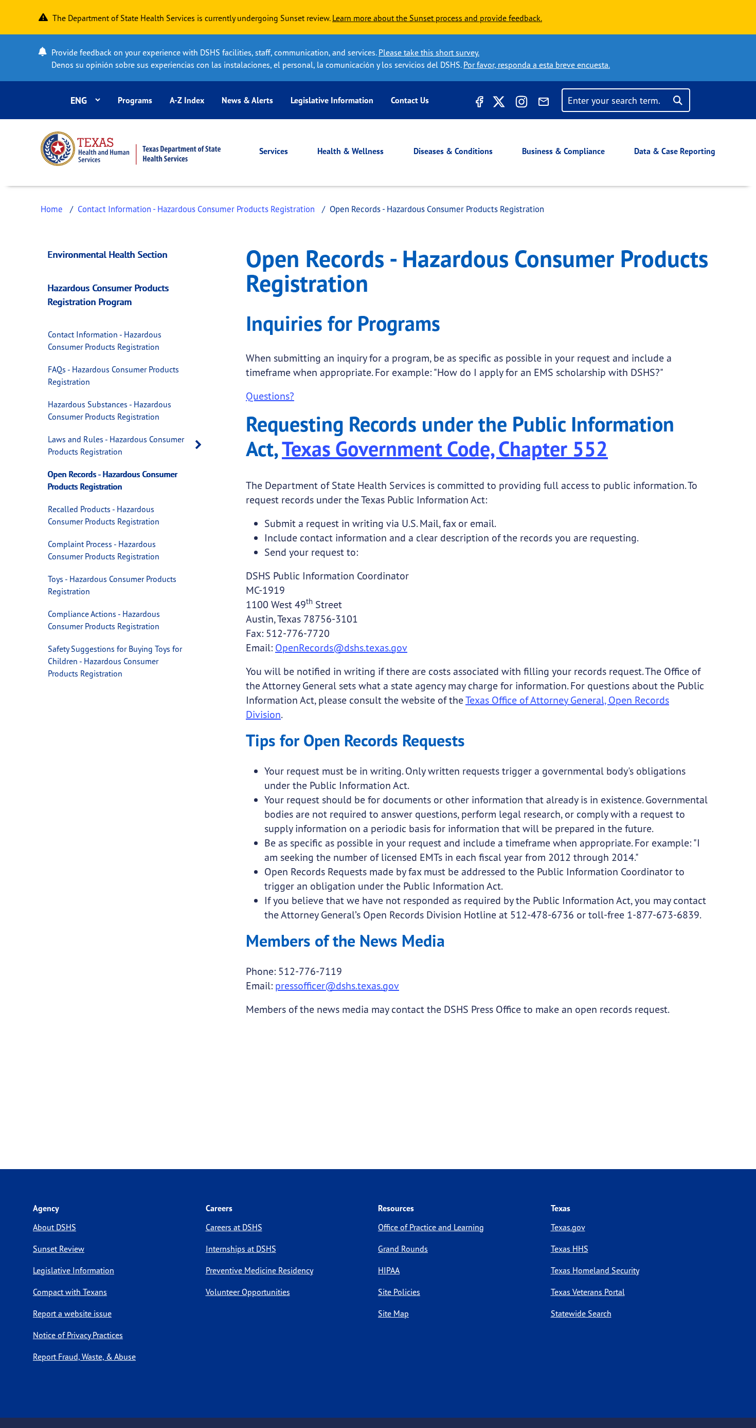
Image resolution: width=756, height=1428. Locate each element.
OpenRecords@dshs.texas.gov (341, 647)
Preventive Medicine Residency (259, 1270)
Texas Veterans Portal (588, 1292)
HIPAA (389, 1270)
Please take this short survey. (429, 52)
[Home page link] (131, 148)
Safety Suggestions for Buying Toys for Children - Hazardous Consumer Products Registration (115, 661)
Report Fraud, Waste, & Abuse (84, 1356)
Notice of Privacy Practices (78, 1335)
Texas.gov (568, 1227)
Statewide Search (581, 1313)
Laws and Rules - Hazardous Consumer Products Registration (116, 445)
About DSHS (54, 1227)
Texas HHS (569, 1249)
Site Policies (399, 1292)
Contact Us (410, 100)
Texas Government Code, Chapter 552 (445, 448)
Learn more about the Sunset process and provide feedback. (437, 18)
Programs (135, 100)
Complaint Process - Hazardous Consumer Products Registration (103, 550)
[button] (201, 445)
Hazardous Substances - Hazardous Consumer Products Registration (109, 410)
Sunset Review (58, 1249)
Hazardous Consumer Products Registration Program (108, 294)
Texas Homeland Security (595, 1270)
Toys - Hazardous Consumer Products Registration (112, 585)
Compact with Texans (70, 1292)
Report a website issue (72, 1313)
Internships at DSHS (241, 1249)
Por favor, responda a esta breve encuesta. (536, 65)
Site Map (393, 1313)
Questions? (270, 395)
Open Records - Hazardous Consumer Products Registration (112, 480)
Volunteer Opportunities (248, 1292)
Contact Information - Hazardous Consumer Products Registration (196, 208)
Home (52, 208)
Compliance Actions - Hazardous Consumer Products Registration (104, 620)
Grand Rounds (403, 1249)
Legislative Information (332, 100)
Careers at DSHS (234, 1227)
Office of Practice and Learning (431, 1227)
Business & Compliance (563, 151)
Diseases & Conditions (453, 151)
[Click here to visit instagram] (521, 103)
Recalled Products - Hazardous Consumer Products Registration (103, 515)
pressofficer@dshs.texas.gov (337, 985)
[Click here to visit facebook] (478, 103)
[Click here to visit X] (499, 103)
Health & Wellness (350, 151)
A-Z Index (187, 100)
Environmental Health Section (108, 254)
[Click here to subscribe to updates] (543, 103)
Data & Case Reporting (674, 151)
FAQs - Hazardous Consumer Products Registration (113, 375)
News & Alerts (247, 100)
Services (273, 151)
